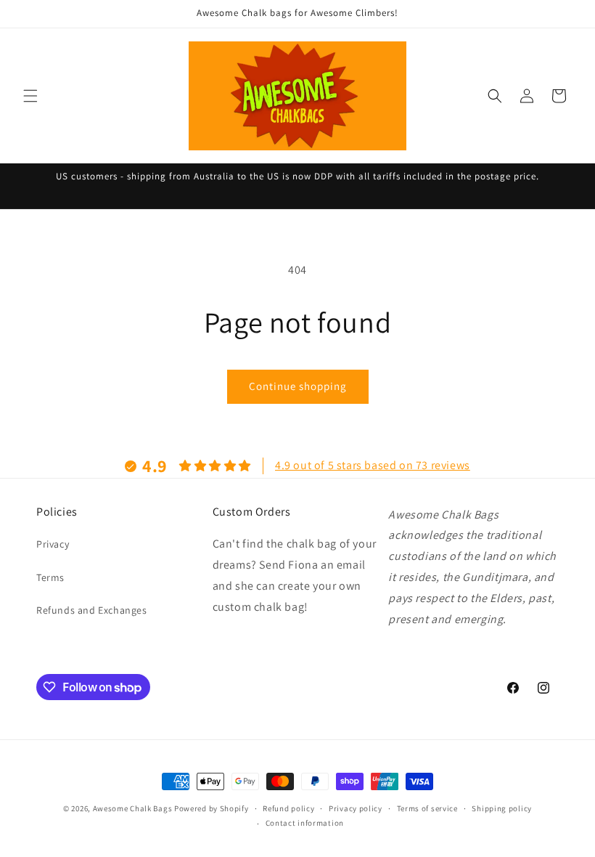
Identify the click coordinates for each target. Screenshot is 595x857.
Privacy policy (355, 808)
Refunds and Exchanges (91, 610)
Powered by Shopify (211, 808)
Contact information (305, 823)
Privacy (52, 544)
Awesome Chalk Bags (133, 808)
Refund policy (288, 808)
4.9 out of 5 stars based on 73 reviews (372, 465)
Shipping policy (502, 808)
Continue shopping (298, 386)
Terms (50, 577)
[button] (30, 96)
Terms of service (427, 808)
